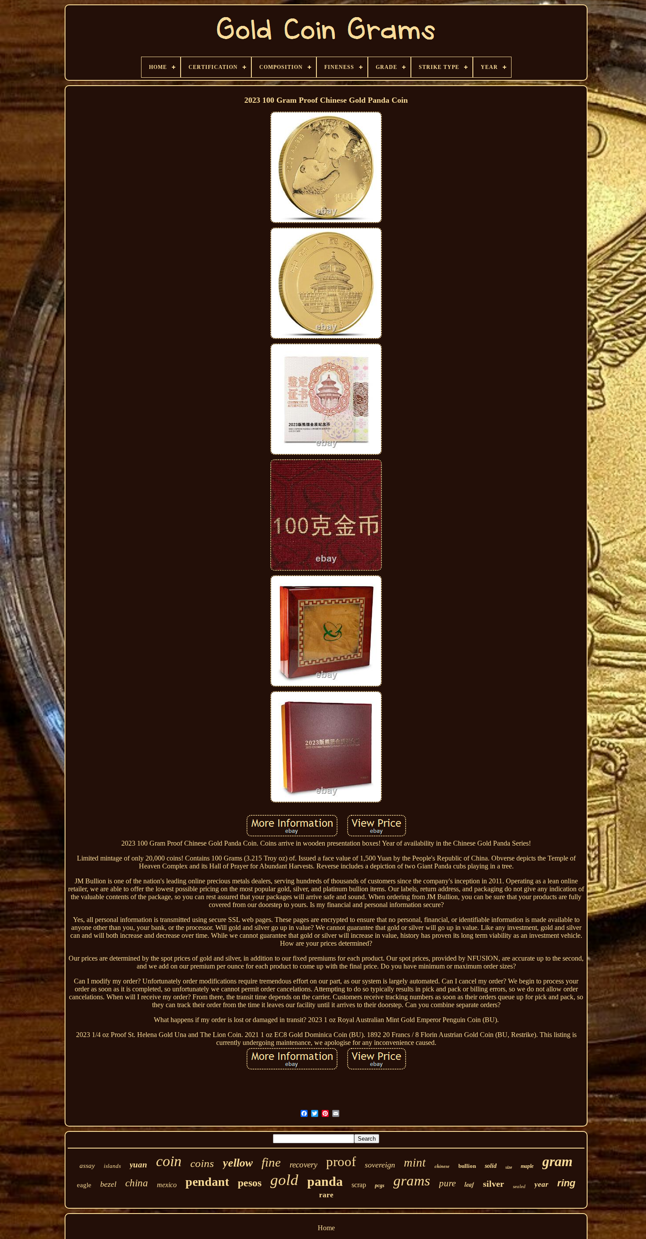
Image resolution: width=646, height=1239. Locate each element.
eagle (84, 1185)
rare (326, 1195)
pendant (207, 1182)
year (541, 1184)
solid (491, 1166)
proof (341, 1161)
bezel (108, 1184)
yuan (138, 1164)
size (508, 1167)
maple (527, 1166)
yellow (238, 1162)
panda (325, 1181)
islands (112, 1166)
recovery (303, 1164)
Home (326, 1228)
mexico (167, 1185)
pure (447, 1183)
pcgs (380, 1185)
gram (557, 1161)
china (136, 1183)
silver (493, 1184)
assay (87, 1165)
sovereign (380, 1164)
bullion (467, 1166)
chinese (442, 1166)
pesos (249, 1183)
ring (566, 1183)
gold (284, 1180)
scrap (359, 1185)
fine (271, 1162)
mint (415, 1162)
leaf (469, 1184)
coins (202, 1163)
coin (168, 1161)
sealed (519, 1186)
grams (411, 1181)
